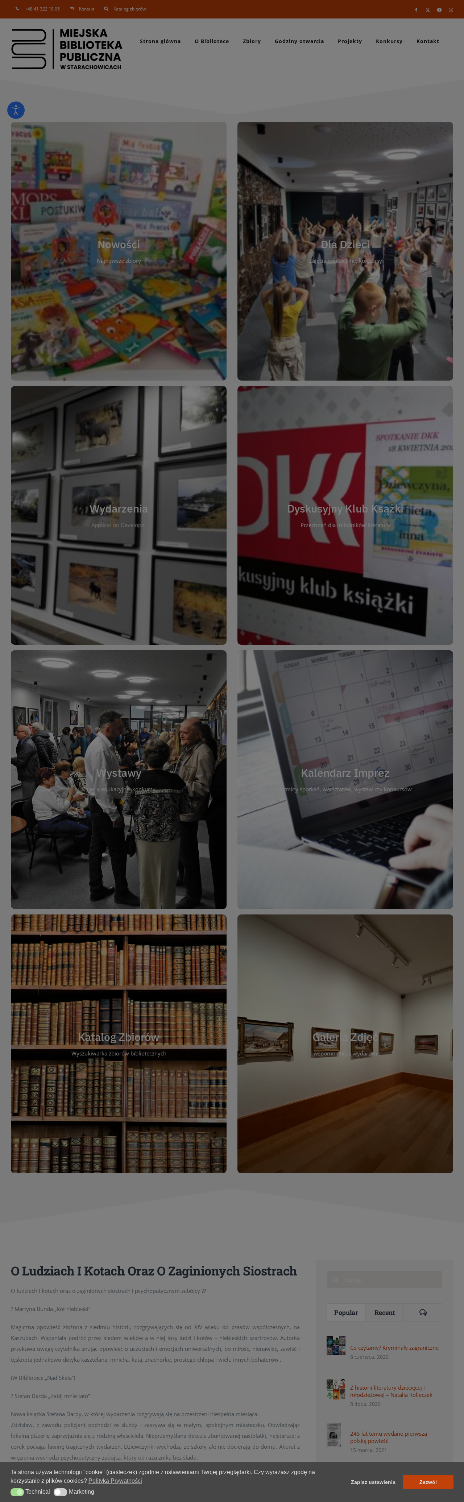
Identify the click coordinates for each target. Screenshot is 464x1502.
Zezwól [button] (428, 1482)
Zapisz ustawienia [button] (373, 1482)
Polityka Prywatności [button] (115, 1481)
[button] (17, 1492)
